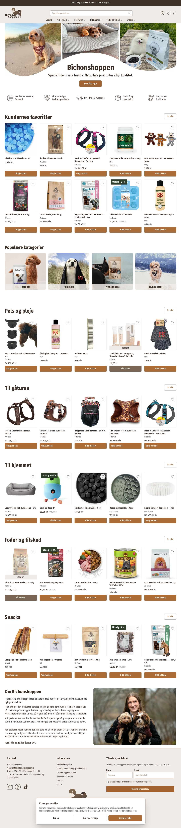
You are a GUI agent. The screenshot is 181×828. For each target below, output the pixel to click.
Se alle (170, 116)
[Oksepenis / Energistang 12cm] (21, 641)
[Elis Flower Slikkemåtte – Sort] (91, 489)
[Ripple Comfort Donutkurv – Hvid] (160, 489)
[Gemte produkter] (168, 13)
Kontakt (60, 780)
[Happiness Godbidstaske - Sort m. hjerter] (91, 412)
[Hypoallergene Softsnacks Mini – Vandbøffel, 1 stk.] (91, 195)
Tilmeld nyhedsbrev (140, 789)
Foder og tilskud (113, 20)
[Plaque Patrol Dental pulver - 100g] (125, 139)
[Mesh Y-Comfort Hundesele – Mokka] (21, 412)
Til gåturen (78, 20)
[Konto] (162, 13)
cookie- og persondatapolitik (125, 811)
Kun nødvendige (90, 818)
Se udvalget (90, 83)
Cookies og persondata (66, 772)
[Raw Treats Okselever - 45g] (91, 641)
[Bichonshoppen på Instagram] (10, 787)
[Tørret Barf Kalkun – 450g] (91, 563)
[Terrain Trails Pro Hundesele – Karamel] (56, 412)
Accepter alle (125, 818)
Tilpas (56, 818)
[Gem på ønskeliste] (33, 127)
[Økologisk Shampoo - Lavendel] (56, 334)
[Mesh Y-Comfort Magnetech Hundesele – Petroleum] (160, 412)
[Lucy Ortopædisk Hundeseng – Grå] (21, 489)
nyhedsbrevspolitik (143, 782)
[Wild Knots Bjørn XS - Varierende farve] (160, 139)
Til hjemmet (95, 20)
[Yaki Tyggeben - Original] (56, 641)
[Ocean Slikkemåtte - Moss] (125, 489)
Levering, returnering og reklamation (72, 768)
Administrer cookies (65, 776)
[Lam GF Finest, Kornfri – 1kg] (21, 195)
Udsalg (49, 20)
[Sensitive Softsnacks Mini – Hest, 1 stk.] (160, 641)
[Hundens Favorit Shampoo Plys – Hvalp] (160, 195)
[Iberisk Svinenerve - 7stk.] (56, 139)
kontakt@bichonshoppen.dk (22, 768)
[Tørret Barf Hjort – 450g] (56, 195)
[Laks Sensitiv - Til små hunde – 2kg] (160, 563)
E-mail (136, 770)
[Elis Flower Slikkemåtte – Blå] (21, 139)
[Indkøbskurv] (174, 13)
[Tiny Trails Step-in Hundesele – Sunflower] (125, 412)
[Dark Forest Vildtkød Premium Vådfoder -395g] (125, 563)
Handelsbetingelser (65, 764)
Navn (108, 770)
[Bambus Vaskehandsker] (160, 334)
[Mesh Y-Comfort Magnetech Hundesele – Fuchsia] (91, 139)
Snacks (130, 20)
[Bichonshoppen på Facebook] (18, 787)
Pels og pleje (62, 20)
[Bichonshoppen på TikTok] (26, 787)
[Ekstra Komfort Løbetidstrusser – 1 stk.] (21, 334)
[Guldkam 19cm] (91, 334)
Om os (59, 784)
